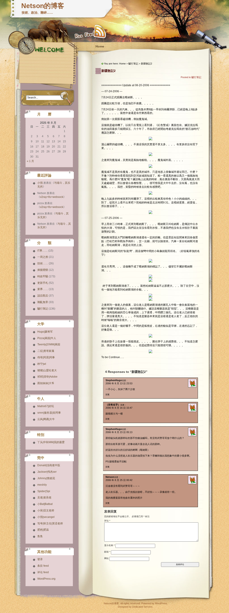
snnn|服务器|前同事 (49, 412)
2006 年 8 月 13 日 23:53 (119, 383)
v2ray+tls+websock (51, 197)
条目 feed (43, 565)
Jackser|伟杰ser (47, 471)
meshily (42, 484)
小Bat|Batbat (45, 504)
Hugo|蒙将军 (45, 331)
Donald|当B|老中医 (48, 465)
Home (99, 46)
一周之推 (42, 256)
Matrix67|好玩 (45, 406)
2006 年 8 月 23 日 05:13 (119, 432)
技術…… (42, 263)
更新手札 (42, 282)
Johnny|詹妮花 (46, 478)
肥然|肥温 (43, 529)
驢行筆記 (42, 308)
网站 (106, 558)
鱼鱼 (40, 536)
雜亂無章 (42, 302)
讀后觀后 (42, 295)
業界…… (42, 289)
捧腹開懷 (42, 269)
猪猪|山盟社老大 (47, 370)
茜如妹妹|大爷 (45, 383)
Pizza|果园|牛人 (46, 338)
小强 (40, 182)
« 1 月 (30, 161)
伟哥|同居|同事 (46, 357)
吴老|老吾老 (44, 497)
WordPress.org (46, 578)
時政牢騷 (42, 276)
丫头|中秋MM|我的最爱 (51, 442)
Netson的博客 (42, 5)
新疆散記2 (108, 71)
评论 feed (43, 572)
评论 (107, 520)
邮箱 (107, 551)
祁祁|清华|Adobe (47, 376)
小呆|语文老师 (45, 510)
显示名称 (109, 545)
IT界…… (42, 250)
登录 (40, 559)
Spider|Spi (43, 491)
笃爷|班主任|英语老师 (50, 523)
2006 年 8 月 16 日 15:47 (119, 407)
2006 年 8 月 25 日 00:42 (119, 480)
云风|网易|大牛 (46, 419)
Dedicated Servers (142, 606)
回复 (108, 394)
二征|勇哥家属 (45, 350)
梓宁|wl (41, 363)
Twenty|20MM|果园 (48, 344)
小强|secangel (46, 517)
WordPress (161, 603)
